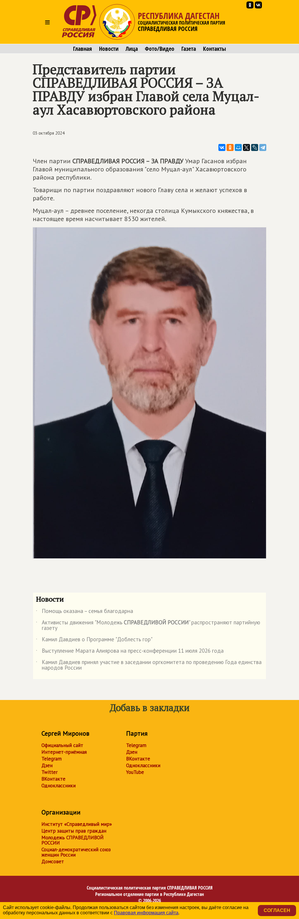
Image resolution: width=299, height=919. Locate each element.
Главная (82, 49)
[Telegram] (262, 147)
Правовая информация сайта (146, 912)
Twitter (49, 772)
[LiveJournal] (254, 147)
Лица (132, 49)
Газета (188, 49)
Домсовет (52, 861)
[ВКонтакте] (221, 147)
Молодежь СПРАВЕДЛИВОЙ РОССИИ (72, 840)
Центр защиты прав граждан (73, 830)
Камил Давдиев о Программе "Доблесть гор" (94, 640)
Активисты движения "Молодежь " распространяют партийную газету (148, 625)
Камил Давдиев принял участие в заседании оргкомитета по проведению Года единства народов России (149, 665)
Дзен (47, 765)
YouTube (135, 772)
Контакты (214, 49)
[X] (246, 147)
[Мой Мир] (238, 147)
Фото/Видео (159, 49)
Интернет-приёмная (64, 752)
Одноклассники (58, 785)
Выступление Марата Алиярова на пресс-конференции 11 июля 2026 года (130, 652)
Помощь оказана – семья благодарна (84, 612)
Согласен (277, 910)
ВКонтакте (53, 778)
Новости (109, 49)
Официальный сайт (62, 745)
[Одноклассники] (230, 147)
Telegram (51, 758)
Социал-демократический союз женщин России (76, 852)
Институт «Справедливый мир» (76, 824)
